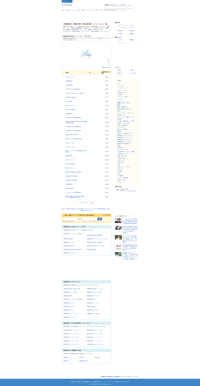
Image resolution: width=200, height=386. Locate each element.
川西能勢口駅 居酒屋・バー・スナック (95, 288)
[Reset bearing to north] (108, 64)
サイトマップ (135, 1)
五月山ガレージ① (69, 142)
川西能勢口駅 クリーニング (92, 303)
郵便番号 (123, 4)
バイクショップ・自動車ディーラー (126, 117)
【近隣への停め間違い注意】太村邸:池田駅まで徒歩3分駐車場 (76, 122)
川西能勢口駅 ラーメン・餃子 (93, 295)
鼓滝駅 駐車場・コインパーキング (71, 344)
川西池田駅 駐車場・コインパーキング (72, 330)
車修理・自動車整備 (122, 125)
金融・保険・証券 (122, 156)
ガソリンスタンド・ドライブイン (125, 113)
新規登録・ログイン (67, 1)
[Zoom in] (108, 59)
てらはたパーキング (70, 77)
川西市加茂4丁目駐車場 (71, 176)
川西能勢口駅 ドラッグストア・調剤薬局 (72, 299)
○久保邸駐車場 (69, 85)
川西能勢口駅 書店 (90, 306)
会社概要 (73, 381)
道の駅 (118, 111)
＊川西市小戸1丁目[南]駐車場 (72, 89)
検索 (136, 7)
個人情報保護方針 (86, 381)
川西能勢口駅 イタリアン (69, 303)
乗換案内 (131, 39)
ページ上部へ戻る (119, 376)
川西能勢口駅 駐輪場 (68, 238)
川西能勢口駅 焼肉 (67, 295)
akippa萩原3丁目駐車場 (71, 180)
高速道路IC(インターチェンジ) (124, 135)
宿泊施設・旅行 (121, 92)
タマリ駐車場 (68, 101)
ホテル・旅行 (132, 73)
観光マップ (120, 73)
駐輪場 (118, 104)
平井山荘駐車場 (69, 188)
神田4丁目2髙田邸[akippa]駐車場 (73, 172)
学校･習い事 (121, 162)
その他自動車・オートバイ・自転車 (126, 151)
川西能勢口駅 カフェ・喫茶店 (70, 292)
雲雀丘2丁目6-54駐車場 (71, 134)
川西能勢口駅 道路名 (91, 249)
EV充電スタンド (121, 115)
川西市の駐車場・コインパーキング (99, 31)
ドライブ (118, 4)
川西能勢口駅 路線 (83, 361)
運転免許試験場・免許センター (124, 109)
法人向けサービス (125, 381)
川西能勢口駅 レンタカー (69, 242)
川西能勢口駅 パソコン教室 (92, 313)
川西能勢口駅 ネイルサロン (69, 306)
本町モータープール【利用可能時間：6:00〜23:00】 (76, 151)
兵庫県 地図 (81, 357)
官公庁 (119, 173)
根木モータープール (70, 105)
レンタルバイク (121, 100)
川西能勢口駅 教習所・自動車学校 (94, 242)
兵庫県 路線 (66, 361)
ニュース (120, 76)
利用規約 (79, 381)
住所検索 (131, 30)
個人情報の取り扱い (96, 381)
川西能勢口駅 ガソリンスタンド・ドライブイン (97, 238)
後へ (93, 202)
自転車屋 (119, 119)
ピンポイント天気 (131, 190)
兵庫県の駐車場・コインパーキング (81, 31)
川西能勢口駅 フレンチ (68, 310)
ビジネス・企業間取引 (123, 177)
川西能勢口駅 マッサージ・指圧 (93, 292)
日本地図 (120, 30)
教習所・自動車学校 (122, 106)
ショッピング (121, 85)
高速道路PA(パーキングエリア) (124, 141)
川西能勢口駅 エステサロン (92, 310)
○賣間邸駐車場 (69, 81)
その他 (119, 182)
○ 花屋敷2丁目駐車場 (70, 97)
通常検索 (106, 4)
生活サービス (121, 160)
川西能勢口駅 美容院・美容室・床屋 (71, 288)
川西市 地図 (97, 357)
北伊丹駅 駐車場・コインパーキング (94, 333)
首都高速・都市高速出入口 (123, 143)
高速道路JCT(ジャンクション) (124, 137)
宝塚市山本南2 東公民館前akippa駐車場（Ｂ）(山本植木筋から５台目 (75, 197)
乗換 (115, 4)
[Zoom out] (108, 62)
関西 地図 (65, 357)
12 (90, 202)
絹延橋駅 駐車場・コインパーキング (94, 330)
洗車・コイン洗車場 (122, 129)
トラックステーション (122, 149)
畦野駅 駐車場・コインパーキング (94, 337)
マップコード (128, 4)
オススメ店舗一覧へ (106, 215)
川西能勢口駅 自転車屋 (68, 246)
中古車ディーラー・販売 (123, 123)
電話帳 (119, 70)
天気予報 (131, 70)
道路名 (118, 145)
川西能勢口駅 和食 (90, 299)
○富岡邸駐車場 (69, 184)
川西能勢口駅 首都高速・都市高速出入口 (72, 249)
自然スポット (121, 169)
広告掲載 (117, 381)
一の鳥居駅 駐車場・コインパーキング (95, 344)
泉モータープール (69, 159)
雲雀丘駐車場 (68, 155)
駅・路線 (120, 33)
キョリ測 (120, 39)
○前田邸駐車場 (69, 113)
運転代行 (119, 131)
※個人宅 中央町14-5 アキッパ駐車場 (74, 93)
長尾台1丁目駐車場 (70, 164)
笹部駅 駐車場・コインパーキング (71, 337)
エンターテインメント (123, 87)
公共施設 (120, 171)
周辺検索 (111, 4)
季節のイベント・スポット (124, 166)
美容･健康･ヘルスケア (123, 153)
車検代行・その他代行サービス (124, 133)
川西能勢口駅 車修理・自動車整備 (94, 235)
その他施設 (120, 175)
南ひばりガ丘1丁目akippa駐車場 (73, 138)
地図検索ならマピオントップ (123, 1)
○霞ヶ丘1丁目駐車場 (70, 109)
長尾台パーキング (69, 168)
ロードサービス (121, 127)
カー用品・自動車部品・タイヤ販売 (126, 121)
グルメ (119, 83)
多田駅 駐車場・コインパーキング (71, 333)
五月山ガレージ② (69, 147)
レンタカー (120, 98)
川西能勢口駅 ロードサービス (70, 253)
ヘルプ (131, 1)
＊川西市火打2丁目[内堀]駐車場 (73, 126)
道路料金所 (120, 147)
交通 (119, 164)
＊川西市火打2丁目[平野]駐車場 (73, 130)
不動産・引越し (121, 158)
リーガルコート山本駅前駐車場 (73, 192)
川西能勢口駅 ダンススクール (70, 317)
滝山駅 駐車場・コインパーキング (71, 340)
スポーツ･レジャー (122, 90)
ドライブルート (121, 42)
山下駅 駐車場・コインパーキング (94, 340)
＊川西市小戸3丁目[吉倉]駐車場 (73, 117)
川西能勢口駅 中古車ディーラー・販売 (95, 246)
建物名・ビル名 (121, 180)
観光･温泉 (120, 94)
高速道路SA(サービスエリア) (124, 139)
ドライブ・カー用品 (123, 96)
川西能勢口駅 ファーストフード (70, 313)
